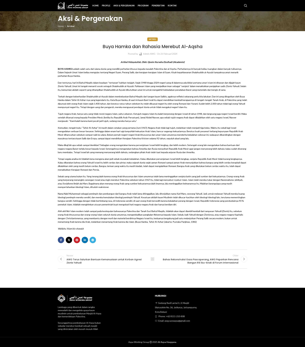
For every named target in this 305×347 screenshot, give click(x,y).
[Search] (245, 5)
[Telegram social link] (93, 240)
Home (61, 26)
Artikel (71, 26)
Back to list (152, 259)
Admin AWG (149, 53)
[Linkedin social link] (85, 240)
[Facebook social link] (61, 240)
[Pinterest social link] (77, 240)
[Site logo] (73, 5)
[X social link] (69, 240)
